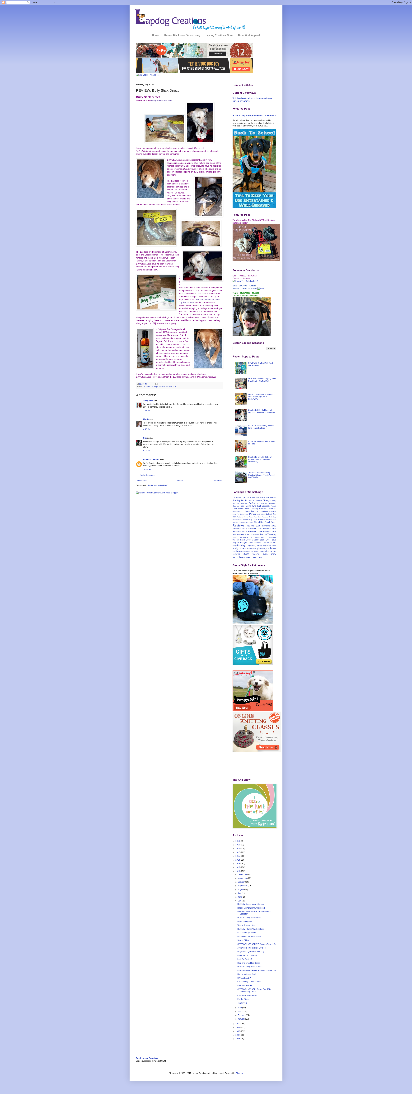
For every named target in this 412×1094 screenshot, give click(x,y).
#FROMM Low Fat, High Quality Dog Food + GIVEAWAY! (262, 380)
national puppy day (254, 551)
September (243, 886)
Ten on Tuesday (268, 534)
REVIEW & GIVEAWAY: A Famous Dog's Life (256, 970)
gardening (251, 548)
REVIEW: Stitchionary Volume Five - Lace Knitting (261, 427)
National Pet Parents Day (242, 519)
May (240, 901)
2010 (237, 1024)
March (241, 1011)
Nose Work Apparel (249, 35)
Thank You (242, 1003)
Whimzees (272, 537)
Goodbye (272, 508)
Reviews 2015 (240, 531)
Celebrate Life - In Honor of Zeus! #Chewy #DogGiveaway (261, 411)
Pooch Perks (270, 522)
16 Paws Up (148, 387)
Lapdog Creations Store (219, 35)
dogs (156, 387)
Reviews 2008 (253, 526)
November (242, 878)
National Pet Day (269, 517)
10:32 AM (147, 469)
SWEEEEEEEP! (244, 978)
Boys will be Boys (245, 985)
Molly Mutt (261, 514)
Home (155, 35)
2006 (237, 1039)
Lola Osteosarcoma (267, 511)
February (242, 1015)
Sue (145, 438)
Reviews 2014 (269, 529)
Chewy (266, 500)
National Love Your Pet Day (249, 517)
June (240, 897)
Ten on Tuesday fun (246, 925)
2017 (237, 848)
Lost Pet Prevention (240, 514)
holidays (272, 548)
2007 (237, 1035)
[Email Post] (156, 384)
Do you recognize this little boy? (251, 951)
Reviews (162, 387)
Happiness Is (237, 511)
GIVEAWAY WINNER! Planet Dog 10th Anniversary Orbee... (254, 990)
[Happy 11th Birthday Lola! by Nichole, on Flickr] (245, 281)
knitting (236, 551)
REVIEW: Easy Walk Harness (250, 967)
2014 (237, 860)
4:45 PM (146, 429)
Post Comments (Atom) (158, 485)
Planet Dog (259, 522)
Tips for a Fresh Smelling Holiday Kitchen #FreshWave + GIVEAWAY (261, 475)
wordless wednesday (247, 557)
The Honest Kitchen (258, 537)
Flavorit (273, 506)
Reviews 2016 (255, 531)
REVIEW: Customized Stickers (250, 904)
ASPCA (248, 498)
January (241, 1019)
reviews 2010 (241, 554)
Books (244, 500)
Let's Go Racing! (244, 959)
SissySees (148, 400)
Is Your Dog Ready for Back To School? (254, 115)
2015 (237, 856)
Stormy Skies (243, 940)
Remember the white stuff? (249, 936)
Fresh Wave (238, 509)
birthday (241, 545)
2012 (237, 867)
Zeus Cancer (252, 540)
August (241, 889)
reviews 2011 (171, 387)
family (236, 548)
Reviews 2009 (269, 526)
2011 (237, 871)
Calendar (258, 500)
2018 (237, 845)
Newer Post (142, 481)
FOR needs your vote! (246, 933)
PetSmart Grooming (246, 522)
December (242, 874)
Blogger (239, 1073)
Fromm (246, 509)
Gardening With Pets (258, 509)
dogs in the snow (269, 545)
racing (273, 551)
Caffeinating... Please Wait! (249, 982)
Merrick (252, 514)
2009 (237, 1027)
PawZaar (269, 519)
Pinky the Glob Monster (247, 955)
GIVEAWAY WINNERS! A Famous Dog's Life (256, 944)
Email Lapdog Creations (147, 1058)
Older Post (217, 481)
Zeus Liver (265, 540)
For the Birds (242, 999)
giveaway (262, 548)
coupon (249, 545)
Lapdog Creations (151, 459)
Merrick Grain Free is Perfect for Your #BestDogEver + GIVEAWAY (262, 396)
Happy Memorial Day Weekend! (251, 908)
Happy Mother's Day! (246, 974)
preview (265, 551)
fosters (242, 548)
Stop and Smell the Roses (248, 963)
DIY (257, 503)
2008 (237, 1031)
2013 (237, 864)
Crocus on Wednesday (247, 995)
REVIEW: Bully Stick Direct (249, 918)
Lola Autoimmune (250, 511)
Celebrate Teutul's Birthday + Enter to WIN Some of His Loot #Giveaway (261, 459)
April (240, 1008)
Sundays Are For (252, 534)
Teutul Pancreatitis (240, 537)
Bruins (251, 500)
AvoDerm (255, 498)
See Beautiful (238, 534)
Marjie (146, 419)
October (241, 882)
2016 (237, 852)
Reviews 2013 (255, 528)
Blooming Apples (244, 921)
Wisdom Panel (239, 540)
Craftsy (252, 503)
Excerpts (266, 506)
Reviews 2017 (269, 531)
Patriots (261, 519)
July (240, 893)
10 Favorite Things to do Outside (251, 948)
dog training (257, 545)
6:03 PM (146, 451)
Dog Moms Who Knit (251, 506)
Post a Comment (147, 475)
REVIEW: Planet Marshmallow (250, 929)
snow (273, 554)
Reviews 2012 (240, 528)
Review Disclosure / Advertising (182, 35)
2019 (237, 841)
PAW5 (255, 519)
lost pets (243, 551)
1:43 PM (146, 411)
